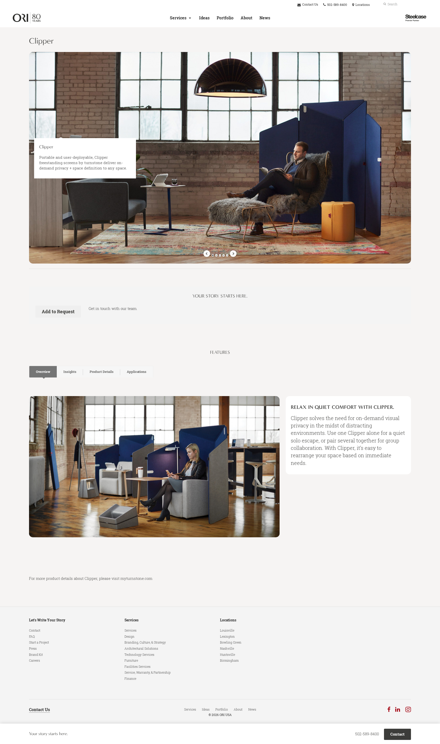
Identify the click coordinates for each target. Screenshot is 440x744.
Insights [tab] (69, 371)
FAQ (32, 636)
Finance (130, 678)
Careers (34, 660)
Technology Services (139, 654)
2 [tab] (216, 255)
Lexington (227, 636)
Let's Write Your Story (47, 620)
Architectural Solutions (141, 648)
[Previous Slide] (206, 253)
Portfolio (225, 18)
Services (178, 18)
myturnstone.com (136, 578)
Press (33, 648)
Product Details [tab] (102, 371)
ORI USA (225, 715)
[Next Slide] (233, 253)
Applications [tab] (136, 371)
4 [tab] (223, 255)
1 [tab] (213, 255)
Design (129, 636)
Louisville (227, 630)
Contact (34, 630)
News (264, 18)
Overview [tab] (43, 371)
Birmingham (229, 660)
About (246, 18)
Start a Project (39, 642)
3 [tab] (220, 255)
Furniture (131, 660)
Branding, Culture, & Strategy (145, 642)
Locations (228, 620)
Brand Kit (36, 654)
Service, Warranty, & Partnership (148, 672)
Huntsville (227, 654)
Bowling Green (230, 642)
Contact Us (309, 4)
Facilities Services (137, 666)
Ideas (204, 18)
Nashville (227, 648)
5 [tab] (227, 255)
